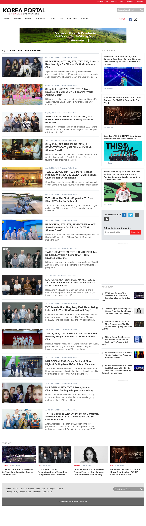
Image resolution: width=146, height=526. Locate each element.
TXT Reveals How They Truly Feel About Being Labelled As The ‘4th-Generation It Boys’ (71, 309)
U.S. (107, 2)
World (17, 19)
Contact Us (47, 492)
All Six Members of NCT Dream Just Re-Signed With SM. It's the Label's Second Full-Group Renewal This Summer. (117, 369)
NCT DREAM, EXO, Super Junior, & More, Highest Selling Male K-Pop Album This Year (70, 363)
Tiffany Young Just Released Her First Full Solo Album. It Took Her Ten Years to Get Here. (116, 340)
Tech (51, 19)
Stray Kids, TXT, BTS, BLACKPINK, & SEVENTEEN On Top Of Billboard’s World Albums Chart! (68, 147)
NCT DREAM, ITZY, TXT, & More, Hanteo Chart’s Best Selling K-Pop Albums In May (69, 389)
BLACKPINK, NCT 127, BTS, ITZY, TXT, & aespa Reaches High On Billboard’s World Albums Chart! (72, 64)
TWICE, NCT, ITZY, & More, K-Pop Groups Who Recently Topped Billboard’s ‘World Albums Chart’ (71, 336)
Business (40, 19)
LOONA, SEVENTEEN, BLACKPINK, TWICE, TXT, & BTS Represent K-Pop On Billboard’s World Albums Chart (70, 282)
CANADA (140, 2)
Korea (28, 19)
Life (61, 19)
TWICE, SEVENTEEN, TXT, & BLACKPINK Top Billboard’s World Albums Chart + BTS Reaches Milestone (71, 255)
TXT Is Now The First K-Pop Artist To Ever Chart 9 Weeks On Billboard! (69, 200)
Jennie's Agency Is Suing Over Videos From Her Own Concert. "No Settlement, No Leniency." (119, 311)
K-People (72, 19)
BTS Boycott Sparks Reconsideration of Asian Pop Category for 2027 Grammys (52, 472)
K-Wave (84, 19)
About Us (37, 492)
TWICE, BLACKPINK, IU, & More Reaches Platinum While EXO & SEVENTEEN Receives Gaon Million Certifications (71, 175)
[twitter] (130, 214)
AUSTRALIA (130, 2)
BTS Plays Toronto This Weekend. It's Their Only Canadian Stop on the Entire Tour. (116, 297)
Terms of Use (25, 492)
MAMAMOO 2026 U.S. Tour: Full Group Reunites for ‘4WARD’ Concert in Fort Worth (122, 100)
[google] (137, 214)
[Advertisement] (123, 263)
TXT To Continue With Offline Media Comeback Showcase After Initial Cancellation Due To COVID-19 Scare (72, 416)
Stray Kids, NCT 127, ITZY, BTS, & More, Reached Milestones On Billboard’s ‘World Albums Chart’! (69, 92)
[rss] (106, 219)
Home (6, 19)
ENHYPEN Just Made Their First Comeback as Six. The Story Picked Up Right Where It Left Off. (117, 325)
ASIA (122, 2)
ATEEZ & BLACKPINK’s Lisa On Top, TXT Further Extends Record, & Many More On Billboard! (69, 119)
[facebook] (124, 214)
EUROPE (114, 2)
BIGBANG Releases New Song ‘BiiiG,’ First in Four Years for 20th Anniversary (118, 354)
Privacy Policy (12, 492)
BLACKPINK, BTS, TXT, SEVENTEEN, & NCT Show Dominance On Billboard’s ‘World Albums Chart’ (70, 227)
